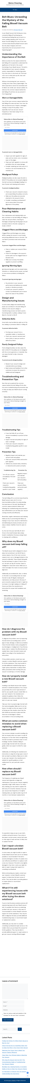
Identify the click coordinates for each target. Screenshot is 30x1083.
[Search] (20, 1029)
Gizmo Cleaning (15, 3)
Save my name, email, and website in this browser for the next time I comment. (15, 1014)
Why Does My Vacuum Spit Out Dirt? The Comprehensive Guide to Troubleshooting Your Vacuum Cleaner (13, 1062)
